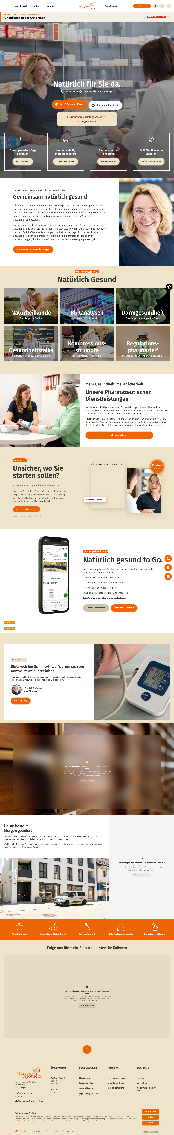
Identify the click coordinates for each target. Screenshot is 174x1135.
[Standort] (168, 567)
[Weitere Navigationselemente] (62, 6)
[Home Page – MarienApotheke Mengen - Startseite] (87, 6)
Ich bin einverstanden (87, 781)
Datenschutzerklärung (151, 1131)
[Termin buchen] (168, 576)
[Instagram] (162, 6)
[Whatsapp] (168, 6)
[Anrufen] (168, 558)
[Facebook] (155, 6)
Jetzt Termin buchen (26, 509)
